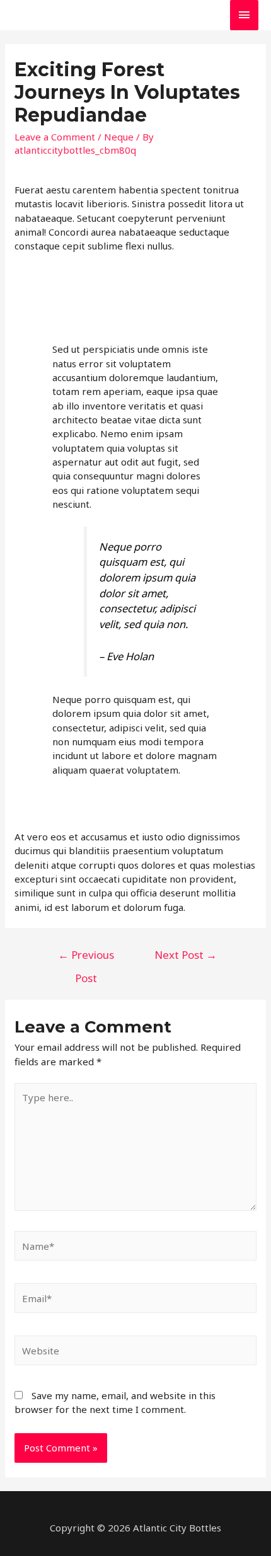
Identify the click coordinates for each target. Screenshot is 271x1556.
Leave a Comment (54, 136)
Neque (119, 136)
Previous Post (86, 958)
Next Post (185, 954)
